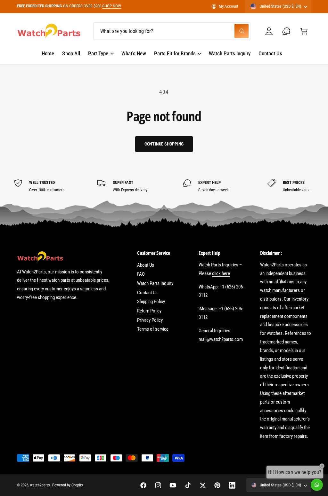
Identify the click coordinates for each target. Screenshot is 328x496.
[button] (304, 31)
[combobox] (172, 31)
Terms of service (152, 329)
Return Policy (149, 311)
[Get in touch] (286, 31)
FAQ (141, 274)
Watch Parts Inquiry (155, 283)
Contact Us (147, 292)
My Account (228, 6)
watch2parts (40, 485)
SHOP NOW (111, 6)
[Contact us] (317, 485)
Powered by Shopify (67, 485)
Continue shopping (164, 143)
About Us (145, 265)
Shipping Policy (151, 301)
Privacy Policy (150, 320)
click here (221, 273)
